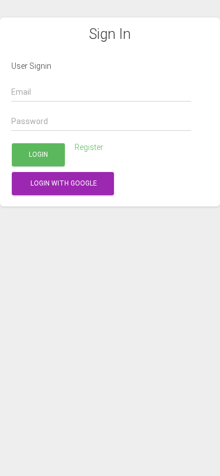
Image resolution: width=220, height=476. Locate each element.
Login (38, 154)
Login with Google (63, 183)
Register (88, 147)
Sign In (110, 34)
